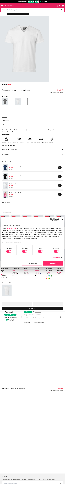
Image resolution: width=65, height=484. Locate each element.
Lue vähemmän (6, 134)
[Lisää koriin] (60, 167)
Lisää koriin (32, 308)
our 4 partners (11, 228)
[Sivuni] (57, 5)
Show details (56, 258)
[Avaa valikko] (2, 5)
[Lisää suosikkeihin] (4, 124)
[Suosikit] (60, 5)
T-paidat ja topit (25, 14)
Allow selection (32, 263)
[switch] (24, 251)
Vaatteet (10, 14)
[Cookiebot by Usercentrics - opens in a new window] (51, 219)
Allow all (53, 263)
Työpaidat (16, 14)
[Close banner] (62, 219)
